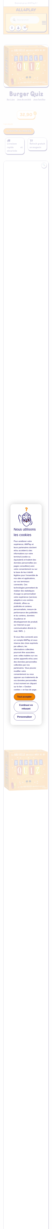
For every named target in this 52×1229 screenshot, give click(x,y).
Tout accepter (24, 697)
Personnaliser (24, 717)
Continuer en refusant (26, 707)
